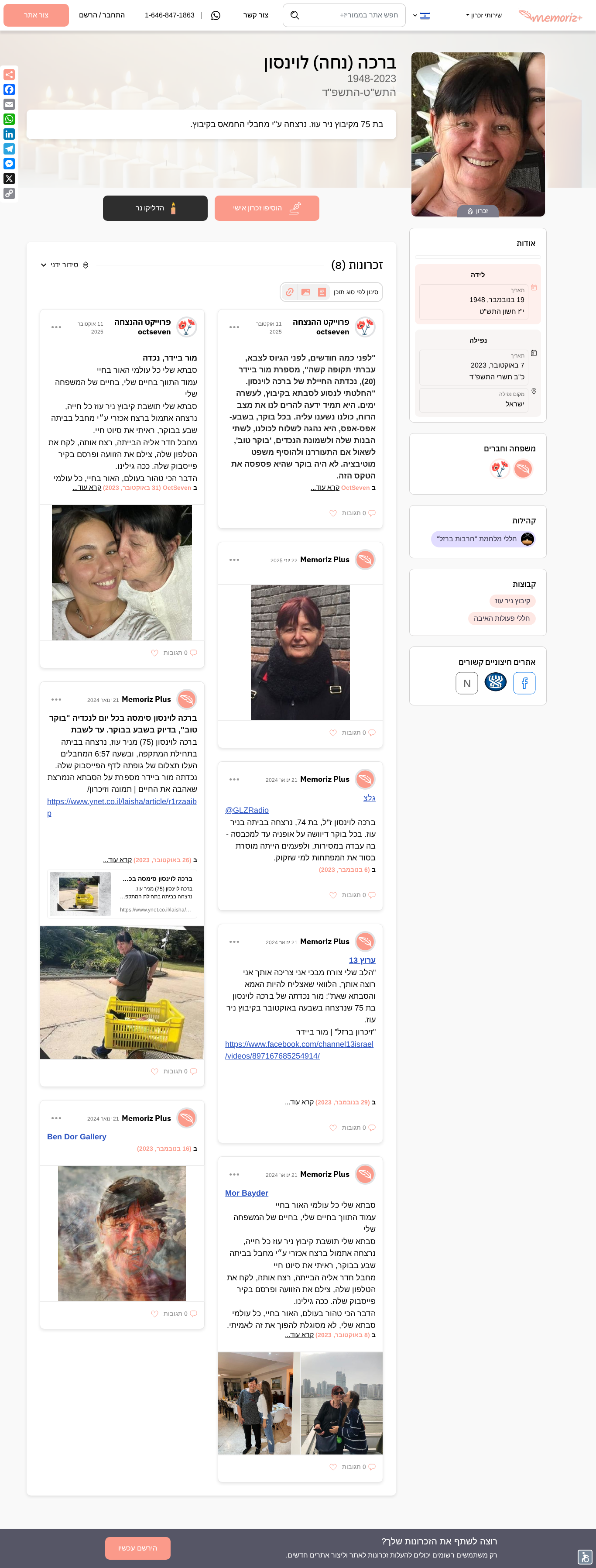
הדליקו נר (150, 208)
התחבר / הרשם (102, 15)
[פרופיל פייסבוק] (524, 683)
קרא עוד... (325, 487)
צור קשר (255, 15)
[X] (9, 178)
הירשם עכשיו (137, 1548)
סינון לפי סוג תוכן (356, 292)
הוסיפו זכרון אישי (257, 208)
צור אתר (36, 15)
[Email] (9, 104)
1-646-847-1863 (170, 15)
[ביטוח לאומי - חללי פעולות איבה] (495, 683)
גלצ (369, 798)
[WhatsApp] (9, 119)
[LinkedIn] (9, 134)
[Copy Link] (9, 193)
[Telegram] (9, 148)
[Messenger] (9, 163)
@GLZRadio (247, 810)
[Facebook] (9, 89)
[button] (483, 10)
